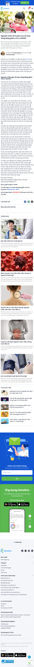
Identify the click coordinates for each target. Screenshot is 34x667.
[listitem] (25, 202)
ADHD (27, 59)
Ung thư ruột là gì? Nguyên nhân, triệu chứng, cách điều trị (16, 343)
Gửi (17, 478)
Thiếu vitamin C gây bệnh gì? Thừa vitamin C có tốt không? (20, 420)
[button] (29, 663)
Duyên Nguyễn (17, 52)
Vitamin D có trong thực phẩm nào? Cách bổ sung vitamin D (20, 406)
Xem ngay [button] (23, 2)
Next (30, 526)
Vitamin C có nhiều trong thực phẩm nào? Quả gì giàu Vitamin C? (20, 413)
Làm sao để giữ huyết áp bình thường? (14, 376)
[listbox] (28, 8)
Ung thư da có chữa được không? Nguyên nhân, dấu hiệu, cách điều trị (15, 308)
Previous (30, 516)
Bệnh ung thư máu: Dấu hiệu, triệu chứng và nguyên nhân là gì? (16, 274)
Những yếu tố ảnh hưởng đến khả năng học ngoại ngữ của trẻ (21, 392)
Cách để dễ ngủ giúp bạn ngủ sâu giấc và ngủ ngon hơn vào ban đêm (21, 399)
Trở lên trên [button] (18, 542)
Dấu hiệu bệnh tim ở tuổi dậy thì (11, 241)
